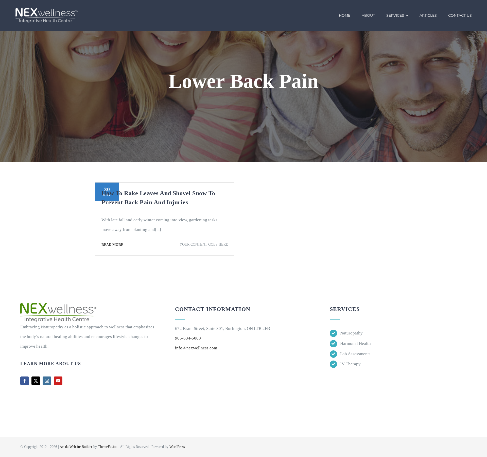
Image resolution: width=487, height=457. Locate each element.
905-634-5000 (188, 338)
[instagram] (47, 380)
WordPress (177, 447)
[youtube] (58, 380)
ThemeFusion (107, 447)
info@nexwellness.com (196, 348)
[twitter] (35, 380)
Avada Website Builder (76, 447)
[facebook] (24, 380)
